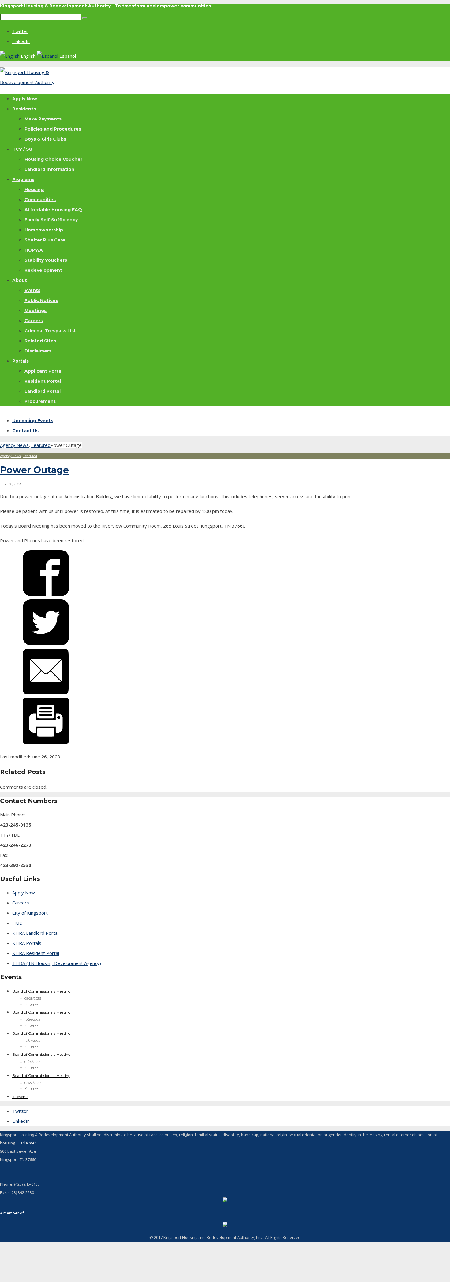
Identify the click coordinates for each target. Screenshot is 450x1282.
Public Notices (41, 300)
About (19, 280)
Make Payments (43, 119)
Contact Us (25, 430)
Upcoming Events (32, 420)
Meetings (35, 310)
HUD (17, 923)
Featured (41, 445)
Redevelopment (43, 270)
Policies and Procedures (52, 129)
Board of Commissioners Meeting (41, 991)
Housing (34, 189)
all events (20, 1096)
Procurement (40, 401)
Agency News (14, 445)
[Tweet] (46, 643)
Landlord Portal (42, 391)
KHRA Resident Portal (35, 953)
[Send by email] (46, 693)
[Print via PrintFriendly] (46, 742)
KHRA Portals (26, 943)
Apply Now (24, 98)
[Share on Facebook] (46, 594)
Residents (24, 109)
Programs (23, 179)
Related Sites (40, 341)
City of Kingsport (30, 913)
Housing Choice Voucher (53, 159)
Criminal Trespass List (50, 330)
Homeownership (43, 230)
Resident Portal (42, 381)
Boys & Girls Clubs (45, 139)
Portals (20, 361)
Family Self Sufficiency (51, 220)
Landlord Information (49, 169)
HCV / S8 (22, 149)
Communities (40, 199)
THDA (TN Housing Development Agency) (56, 963)
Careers (33, 320)
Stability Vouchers (45, 260)
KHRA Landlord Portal (35, 933)
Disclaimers (37, 351)
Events (32, 290)
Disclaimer (26, 1143)
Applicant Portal (43, 371)
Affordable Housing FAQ (53, 209)
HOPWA (33, 250)
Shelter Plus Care (44, 240)
